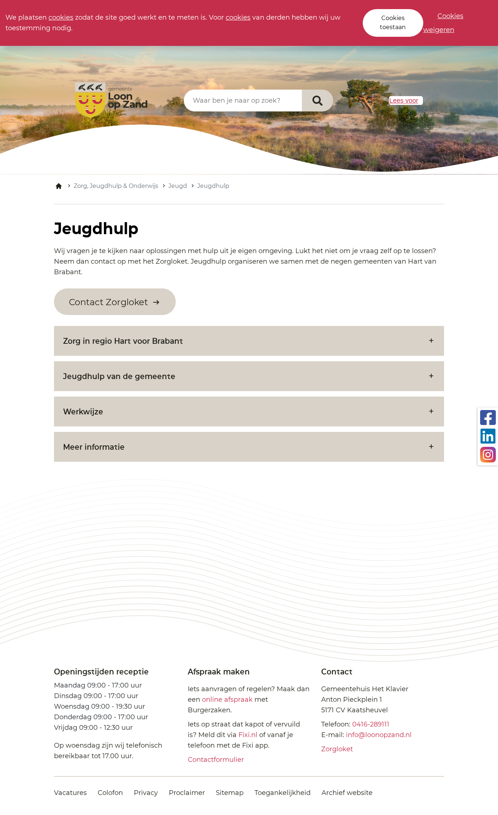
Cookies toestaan (393, 23)
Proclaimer (187, 793)
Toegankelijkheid (282, 793)
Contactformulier (216, 760)
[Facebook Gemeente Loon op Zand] (488, 417)
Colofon (110, 793)
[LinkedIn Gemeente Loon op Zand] (488, 436)
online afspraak (227, 700)
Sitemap (230, 793)
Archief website (347, 793)
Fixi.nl (247, 735)
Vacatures (70, 793)
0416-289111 (370, 724)
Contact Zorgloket (109, 302)
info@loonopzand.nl (379, 735)
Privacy (146, 793)
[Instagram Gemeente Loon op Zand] (488, 454)
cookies (60, 17)
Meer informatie (94, 446)
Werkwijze (83, 411)
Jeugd (177, 185)
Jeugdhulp (213, 185)
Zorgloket (337, 749)
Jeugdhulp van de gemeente (119, 376)
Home (58, 186)
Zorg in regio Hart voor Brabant (123, 340)
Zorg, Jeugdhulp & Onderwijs (116, 185)
